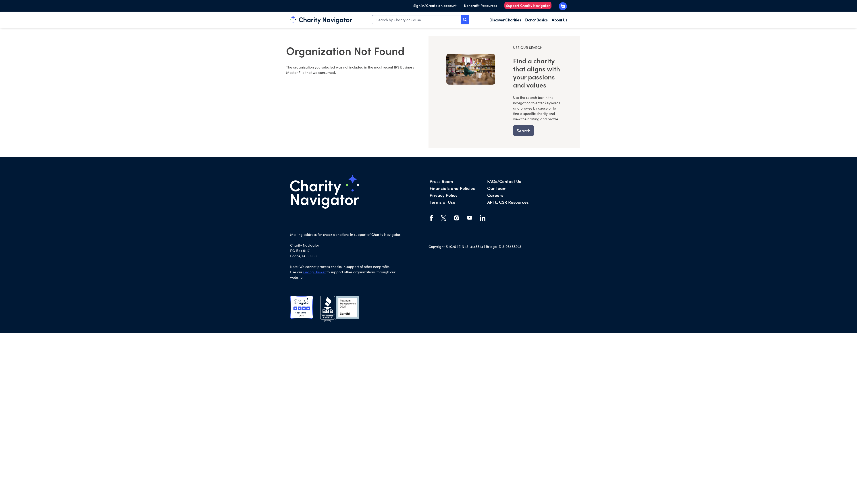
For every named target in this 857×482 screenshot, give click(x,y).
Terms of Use (442, 202)
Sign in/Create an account (435, 5)
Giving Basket (314, 272)
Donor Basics (536, 20)
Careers (495, 195)
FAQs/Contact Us (504, 181)
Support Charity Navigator (528, 5)
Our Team (497, 188)
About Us (559, 20)
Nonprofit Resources (480, 5)
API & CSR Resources (508, 202)
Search (523, 130)
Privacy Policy (444, 195)
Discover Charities (505, 20)
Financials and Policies (452, 188)
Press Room (441, 181)
